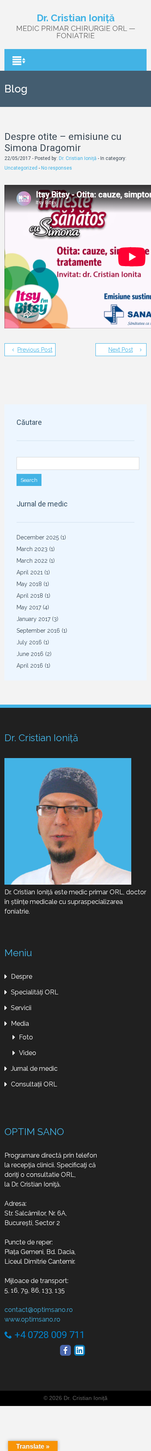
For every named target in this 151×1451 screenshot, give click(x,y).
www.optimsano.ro (32, 1319)
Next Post (120, 349)
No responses (56, 168)
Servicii (21, 1008)
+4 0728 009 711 (48, 1335)
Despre (21, 976)
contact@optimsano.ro (38, 1310)
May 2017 (29, 607)
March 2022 (32, 560)
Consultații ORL (34, 1084)
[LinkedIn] (79, 1350)
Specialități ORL (34, 992)
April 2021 (30, 572)
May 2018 (29, 584)
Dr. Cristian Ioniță (78, 158)
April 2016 (30, 665)
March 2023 (32, 549)
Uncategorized (20, 168)
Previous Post (34, 349)
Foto (26, 1037)
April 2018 (30, 595)
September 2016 (38, 630)
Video (27, 1053)
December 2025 (38, 537)
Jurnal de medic (34, 1068)
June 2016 (30, 654)
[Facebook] (65, 1350)
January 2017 (33, 619)
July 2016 (29, 642)
